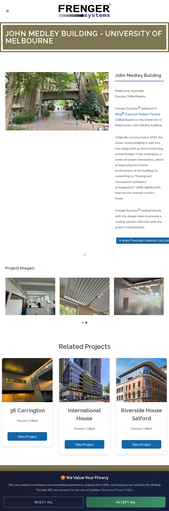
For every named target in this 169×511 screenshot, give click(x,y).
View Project (27, 437)
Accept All (126, 502)
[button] (83, 322)
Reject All (44, 502)
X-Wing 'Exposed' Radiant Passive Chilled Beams (137, 113)
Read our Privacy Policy (117, 490)
